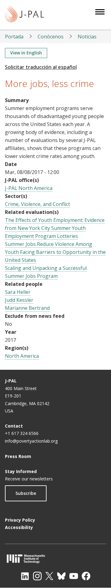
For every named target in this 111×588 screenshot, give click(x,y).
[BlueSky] (61, 576)
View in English (26, 53)
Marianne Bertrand (27, 308)
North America (22, 356)
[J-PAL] (24, 15)
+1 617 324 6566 (22, 433)
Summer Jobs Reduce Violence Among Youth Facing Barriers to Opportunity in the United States (55, 252)
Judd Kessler (19, 300)
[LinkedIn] (25, 576)
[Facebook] (86, 576)
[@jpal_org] (37, 576)
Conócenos (51, 36)
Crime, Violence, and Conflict (37, 204)
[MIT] (55, 559)
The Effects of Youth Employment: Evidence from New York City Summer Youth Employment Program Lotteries (55, 228)
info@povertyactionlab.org (31, 441)
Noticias (87, 36)
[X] (49, 576)
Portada (14, 36)
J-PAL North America (28, 188)
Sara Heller (18, 292)
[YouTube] (73, 576)
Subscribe (25, 493)
